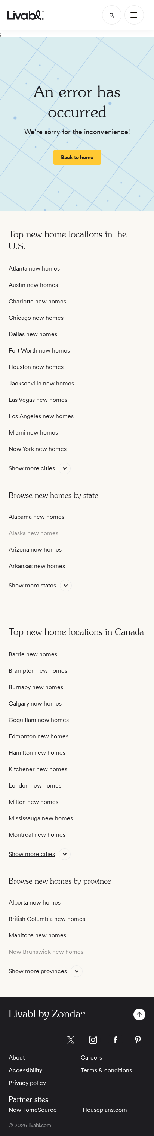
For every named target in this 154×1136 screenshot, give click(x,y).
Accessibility (25, 1070)
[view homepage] (25, 15)
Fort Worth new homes (39, 350)
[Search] (111, 15)
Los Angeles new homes (41, 416)
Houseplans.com (105, 1109)
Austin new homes (33, 284)
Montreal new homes (37, 834)
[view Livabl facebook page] (115, 1041)
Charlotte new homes (37, 301)
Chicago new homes (36, 317)
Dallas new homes (33, 334)
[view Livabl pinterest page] (137, 1041)
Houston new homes (36, 366)
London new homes (35, 785)
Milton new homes (33, 801)
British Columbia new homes (47, 918)
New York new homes (38, 448)
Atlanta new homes (34, 268)
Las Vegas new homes (38, 399)
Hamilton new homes (37, 752)
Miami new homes (33, 432)
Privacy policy (27, 1082)
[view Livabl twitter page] (70, 1041)
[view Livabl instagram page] (93, 1041)
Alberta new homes (35, 902)
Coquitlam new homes (39, 719)
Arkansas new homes (37, 565)
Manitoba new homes (37, 935)
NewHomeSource (33, 1109)
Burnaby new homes (36, 687)
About (17, 1057)
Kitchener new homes (38, 769)
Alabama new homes (36, 516)
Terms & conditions (106, 1070)
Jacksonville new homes (41, 383)
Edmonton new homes (38, 736)
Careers (91, 1057)
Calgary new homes (35, 703)
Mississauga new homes (41, 818)
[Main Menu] (134, 15)
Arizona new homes (35, 549)
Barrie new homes (33, 654)
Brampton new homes (38, 670)
